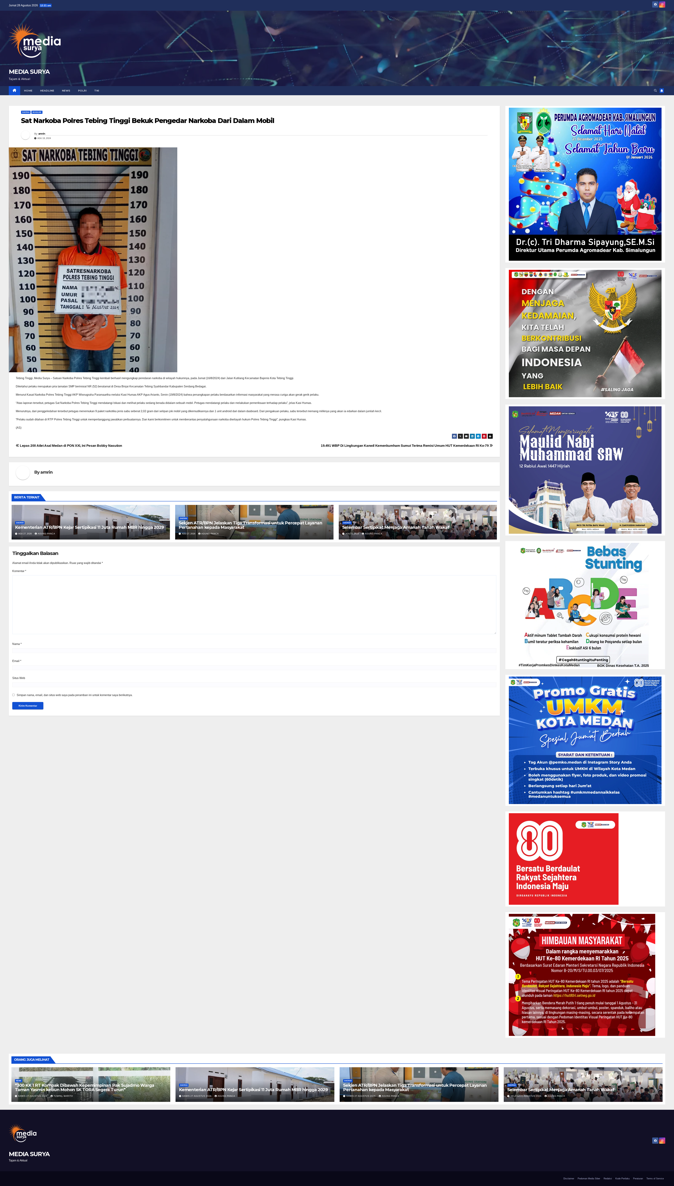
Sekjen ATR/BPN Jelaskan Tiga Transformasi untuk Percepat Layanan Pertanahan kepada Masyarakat (250, 525)
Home (28, 90)
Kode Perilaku (622, 1178)
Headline (47, 90)
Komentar (19, 571)
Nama (17, 643)
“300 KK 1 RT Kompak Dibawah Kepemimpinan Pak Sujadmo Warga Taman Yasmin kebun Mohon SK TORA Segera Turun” (84, 1087)
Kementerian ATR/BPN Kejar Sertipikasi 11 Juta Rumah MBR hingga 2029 (89, 527)
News (66, 90)
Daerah (25, 112)
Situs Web (18, 678)
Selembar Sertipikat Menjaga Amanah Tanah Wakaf (395, 527)
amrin (41, 133)
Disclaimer (568, 1178)
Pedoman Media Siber (589, 1178)
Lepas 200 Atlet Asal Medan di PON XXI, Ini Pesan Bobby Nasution (70, 445)
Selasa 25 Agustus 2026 (526, 1096)
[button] (655, 90)
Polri (82, 90)
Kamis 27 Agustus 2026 (33, 1096)
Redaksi (608, 1178)
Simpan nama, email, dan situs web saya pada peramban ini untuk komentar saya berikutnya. (75, 695)
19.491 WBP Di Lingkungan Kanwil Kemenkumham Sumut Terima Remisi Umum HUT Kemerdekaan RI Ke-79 (405, 445)
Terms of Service (655, 1178)
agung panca (46, 533)
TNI (96, 90)
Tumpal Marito (63, 1096)
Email (16, 660)
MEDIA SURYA (29, 71)
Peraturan (638, 1178)
